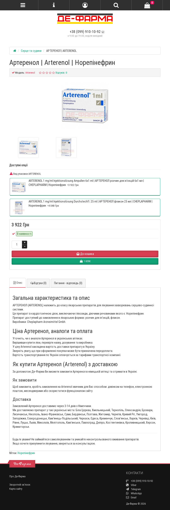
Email (133, 497)
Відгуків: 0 (61, 72)
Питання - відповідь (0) (68, 283)
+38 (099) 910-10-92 (85, 31)
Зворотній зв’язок (19, 484)
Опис (19, 283)
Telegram (135, 489)
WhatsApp (136, 493)
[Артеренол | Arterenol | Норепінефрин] (85, 105)
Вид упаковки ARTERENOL (27, 173)
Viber (133, 485)
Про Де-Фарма (17, 476)
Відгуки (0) (40, 283)
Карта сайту (15, 489)
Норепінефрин (26, 453)
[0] (147, 5)
